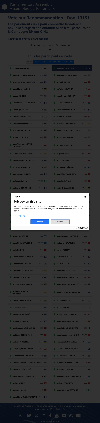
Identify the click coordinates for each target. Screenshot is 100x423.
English (17, 197)
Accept (40, 222)
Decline (60, 222)
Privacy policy (19, 216)
